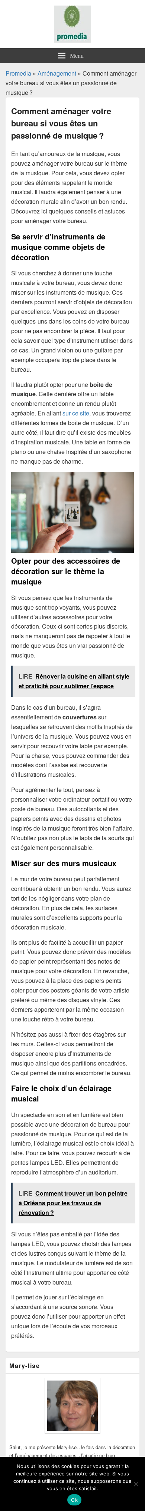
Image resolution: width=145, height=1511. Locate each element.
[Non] (135, 1484)
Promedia (18, 73)
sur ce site (75, 413)
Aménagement (57, 73)
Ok (74, 1500)
